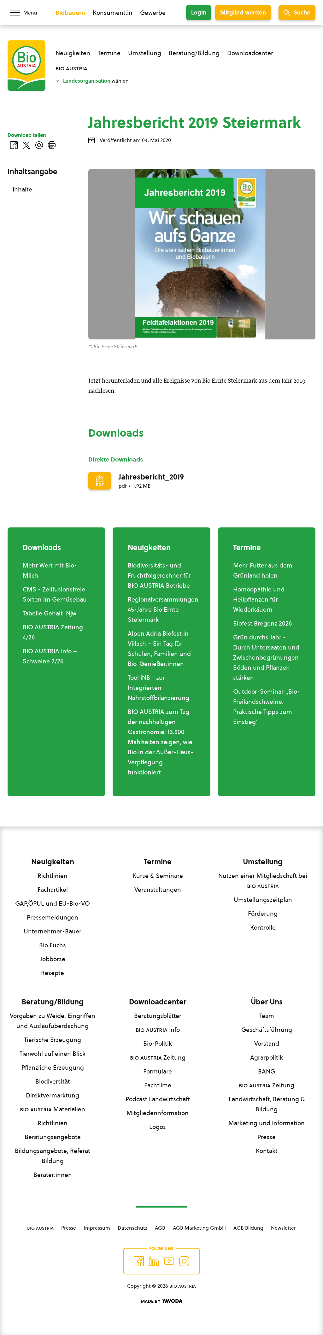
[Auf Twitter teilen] (26, 145)
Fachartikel (53, 889)
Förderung (263, 913)
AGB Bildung (248, 1227)
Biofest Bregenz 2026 (262, 623)
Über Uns (267, 1002)
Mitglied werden (243, 12)
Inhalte (22, 189)
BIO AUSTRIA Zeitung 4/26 (53, 632)
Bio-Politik (157, 1043)
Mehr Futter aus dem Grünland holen (262, 570)
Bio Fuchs (52, 945)
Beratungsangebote (53, 1137)
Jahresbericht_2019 (151, 477)
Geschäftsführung (266, 1030)
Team (266, 1016)
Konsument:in (112, 13)
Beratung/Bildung (194, 53)
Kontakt (267, 1151)
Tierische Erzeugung (52, 1040)
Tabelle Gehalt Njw (49, 613)
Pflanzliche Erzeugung (52, 1067)
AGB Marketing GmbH (199, 1227)
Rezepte (52, 973)
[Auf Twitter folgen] (154, 1261)
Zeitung (157, 1057)
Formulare (157, 1071)
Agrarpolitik (266, 1057)
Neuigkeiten (73, 53)
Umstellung (144, 53)
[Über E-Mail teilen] (39, 145)
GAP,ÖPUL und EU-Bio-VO (52, 903)
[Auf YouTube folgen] (169, 1261)
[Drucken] (51, 145)
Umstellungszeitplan (263, 900)
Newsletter (283, 1227)
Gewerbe (153, 13)
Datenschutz (132, 1227)
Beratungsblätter (157, 1016)
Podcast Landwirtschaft (158, 1099)
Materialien (52, 1109)
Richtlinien (53, 876)
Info (158, 1030)
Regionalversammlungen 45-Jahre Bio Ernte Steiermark (163, 609)
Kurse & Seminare (157, 876)
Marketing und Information (266, 1123)
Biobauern (70, 13)
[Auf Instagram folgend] (184, 1261)
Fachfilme (157, 1085)
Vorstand (266, 1043)
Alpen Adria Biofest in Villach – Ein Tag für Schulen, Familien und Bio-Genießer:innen (159, 648)
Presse (266, 1137)
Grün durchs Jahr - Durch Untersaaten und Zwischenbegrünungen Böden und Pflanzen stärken (266, 657)
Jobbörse (52, 959)
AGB (160, 1227)
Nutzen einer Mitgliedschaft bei (262, 881)
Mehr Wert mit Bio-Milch (50, 570)
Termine (109, 53)
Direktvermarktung (52, 1095)
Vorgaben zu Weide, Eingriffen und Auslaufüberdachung (52, 1021)
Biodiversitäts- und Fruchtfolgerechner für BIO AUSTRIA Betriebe (159, 575)
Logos (157, 1127)
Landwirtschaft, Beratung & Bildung (267, 1104)
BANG (266, 1071)
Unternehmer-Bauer (52, 931)
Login (198, 12)
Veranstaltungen (157, 889)
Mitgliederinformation (157, 1113)
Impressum (97, 1227)
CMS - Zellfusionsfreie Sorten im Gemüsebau (55, 594)
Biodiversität (52, 1081)
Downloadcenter (250, 53)
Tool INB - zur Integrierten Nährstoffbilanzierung (158, 687)
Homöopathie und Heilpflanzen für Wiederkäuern (259, 599)
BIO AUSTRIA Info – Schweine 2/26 (50, 656)
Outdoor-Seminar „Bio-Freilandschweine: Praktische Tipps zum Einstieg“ (266, 706)
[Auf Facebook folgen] (138, 1261)
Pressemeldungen (52, 917)
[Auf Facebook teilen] (14, 145)
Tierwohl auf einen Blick (52, 1054)
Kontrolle (263, 927)
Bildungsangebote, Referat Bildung (52, 1156)
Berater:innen (52, 1175)
